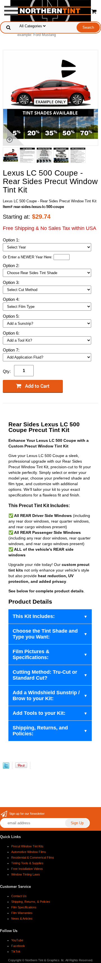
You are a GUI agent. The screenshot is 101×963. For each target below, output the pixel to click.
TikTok (15, 951)
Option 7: (11, 350)
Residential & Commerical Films (32, 857)
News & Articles (22, 918)
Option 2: (11, 265)
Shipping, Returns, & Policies (30, 901)
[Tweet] (6, 767)
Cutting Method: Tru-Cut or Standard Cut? (45, 675)
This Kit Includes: (34, 616)
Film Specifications (23, 907)
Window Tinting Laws (25, 874)
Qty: (7, 371)
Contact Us (19, 896)
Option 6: (11, 333)
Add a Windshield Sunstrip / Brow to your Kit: (46, 695)
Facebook (18, 946)
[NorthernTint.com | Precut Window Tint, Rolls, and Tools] (50, 10)
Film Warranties (22, 913)
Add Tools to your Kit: (39, 713)
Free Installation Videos (27, 868)
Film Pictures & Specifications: (31, 654)
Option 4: (11, 299)
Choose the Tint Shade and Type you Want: (45, 634)
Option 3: (11, 282)
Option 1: (11, 240)
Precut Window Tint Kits (27, 846)
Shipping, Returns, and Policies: (40, 730)
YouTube (17, 940)
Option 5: (11, 316)
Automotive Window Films (28, 852)
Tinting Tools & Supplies (27, 863)
